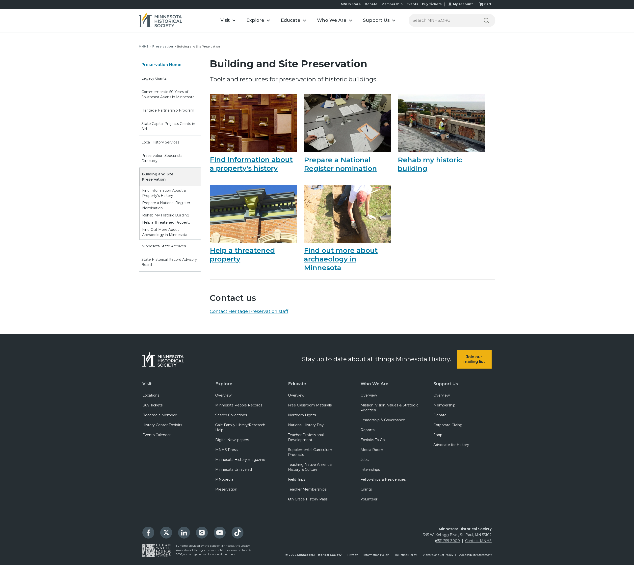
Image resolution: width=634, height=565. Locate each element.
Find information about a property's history (251, 163)
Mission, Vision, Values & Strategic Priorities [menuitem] (389, 407)
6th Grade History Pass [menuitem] (307, 499)
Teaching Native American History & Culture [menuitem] (311, 467)
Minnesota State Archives (163, 246)
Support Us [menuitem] (445, 383)
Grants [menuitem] (366, 489)
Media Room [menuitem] (372, 449)
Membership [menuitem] (444, 405)
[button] (228, 20)
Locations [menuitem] (150, 395)
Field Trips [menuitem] (296, 479)
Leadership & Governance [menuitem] (383, 420)
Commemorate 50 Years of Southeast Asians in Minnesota (167, 94)
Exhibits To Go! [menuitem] (373, 440)
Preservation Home (161, 64)
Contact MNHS (478, 541)
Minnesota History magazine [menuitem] (240, 459)
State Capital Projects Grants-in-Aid (168, 126)
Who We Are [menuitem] (374, 383)
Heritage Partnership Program (167, 110)
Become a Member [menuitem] (159, 415)
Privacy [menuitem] (352, 555)
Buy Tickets (432, 4)
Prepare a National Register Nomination (166, 205)
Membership (392, 4)
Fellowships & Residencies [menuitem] (383, 479)
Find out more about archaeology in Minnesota (341, 259)
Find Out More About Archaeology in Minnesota (164, 232)
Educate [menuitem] (297, 383)
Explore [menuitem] (223, 383)
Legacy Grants (153, 78)
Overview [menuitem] (223, 395)
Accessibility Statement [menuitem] (475, 555)
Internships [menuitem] (370, 469)
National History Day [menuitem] (306, 425)
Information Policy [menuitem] (376, 555)
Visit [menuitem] (147, 383)
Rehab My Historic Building (165, 215)
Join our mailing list (474, 359)
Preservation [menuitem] (226, 489)
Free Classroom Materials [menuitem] (310, 405)
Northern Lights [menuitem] (302, 415)
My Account (463, 4)
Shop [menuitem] (437, 435)
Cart (487, 4)
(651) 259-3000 (447, 541)
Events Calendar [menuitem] (156, 435)
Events (412, 4)
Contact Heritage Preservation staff (249, 311)
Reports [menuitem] (367, 430)
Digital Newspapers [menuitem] (232, 440)
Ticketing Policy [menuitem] (406, 555)
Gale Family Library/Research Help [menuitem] (240, 427)
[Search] (486, 20)
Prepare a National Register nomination (340, 164)
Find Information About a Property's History (164, 193)
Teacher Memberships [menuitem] (307, 489)
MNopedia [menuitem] (224, 479)
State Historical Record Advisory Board (169, 262)
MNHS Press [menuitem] (226, 449)
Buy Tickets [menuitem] (152, 405)
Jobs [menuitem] (365, 459)
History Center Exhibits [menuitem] (162, 425)
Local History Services (160, 142)
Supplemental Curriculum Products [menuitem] (310, 452)
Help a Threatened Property (166, 222)
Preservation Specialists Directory (161, 158)
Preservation (162, 46)
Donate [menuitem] (440, 415)
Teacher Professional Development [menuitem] (306, 437)
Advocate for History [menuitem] (451, 445)
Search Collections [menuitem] (231, 415)
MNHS (143, 46)
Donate (371, 4)
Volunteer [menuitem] (369, 499)
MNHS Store (351, 4)
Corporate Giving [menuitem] (447, 425)
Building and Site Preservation (157, 177)
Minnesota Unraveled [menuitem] (233, 469)
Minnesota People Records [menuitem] (238, 405)
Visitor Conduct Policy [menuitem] (438, 555)
